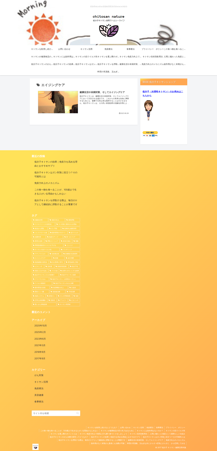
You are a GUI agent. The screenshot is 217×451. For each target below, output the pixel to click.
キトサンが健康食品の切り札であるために (117, 431)
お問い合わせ (125, 427)
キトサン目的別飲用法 (138, 434)
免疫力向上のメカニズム (46, 183)
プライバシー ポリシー (175, 427)
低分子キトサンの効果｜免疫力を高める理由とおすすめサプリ (55, 163)
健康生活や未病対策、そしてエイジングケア (145, 440)
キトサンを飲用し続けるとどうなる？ (102, 427)
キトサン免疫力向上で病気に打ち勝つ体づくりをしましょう (103, 434)
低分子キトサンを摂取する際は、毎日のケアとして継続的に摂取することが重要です (55, 202)
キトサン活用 (138, 427)
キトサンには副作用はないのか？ (150, 431)
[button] (77, 413)
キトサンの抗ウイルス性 (175, 431)
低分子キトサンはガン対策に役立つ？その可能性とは (55, 174)
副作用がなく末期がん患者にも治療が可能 (107, 443)
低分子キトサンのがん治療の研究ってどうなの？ (69, 437)
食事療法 (159, 427)
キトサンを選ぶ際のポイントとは (64, 434)
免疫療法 (149, 427)
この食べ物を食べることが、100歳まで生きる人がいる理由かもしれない (55, 191)
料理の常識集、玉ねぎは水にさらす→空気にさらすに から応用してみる (156, 443)
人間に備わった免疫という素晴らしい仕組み (167, 434)
